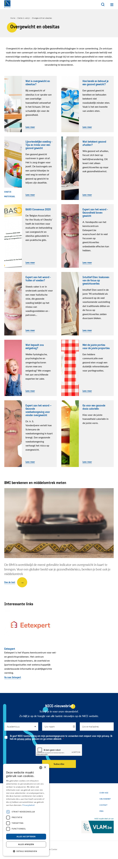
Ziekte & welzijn (23, 18)
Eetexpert (9, 648)
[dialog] (26, 810)
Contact (103, 805)
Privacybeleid (28, 805)
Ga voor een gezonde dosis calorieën (94, 407)
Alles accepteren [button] (26, 836)
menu (112, 5)
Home (12, 18)
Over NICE (103, 792)
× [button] (45, 767)
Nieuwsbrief (105, 799)
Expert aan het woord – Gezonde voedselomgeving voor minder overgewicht (38, 410)
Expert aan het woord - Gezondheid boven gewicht (95, 213)
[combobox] (40, 767)
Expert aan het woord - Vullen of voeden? (38, 279)
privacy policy (24, 738)
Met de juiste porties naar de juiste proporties (96, 346)
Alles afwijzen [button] (26, 844)
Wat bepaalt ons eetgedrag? (35, 346)
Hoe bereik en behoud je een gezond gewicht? (95, 83)
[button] (26, 851)
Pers (101, 811)
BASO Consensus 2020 (38, 209)
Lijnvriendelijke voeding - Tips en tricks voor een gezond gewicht (39, 145)
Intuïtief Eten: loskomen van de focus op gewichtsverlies (96, 280)
